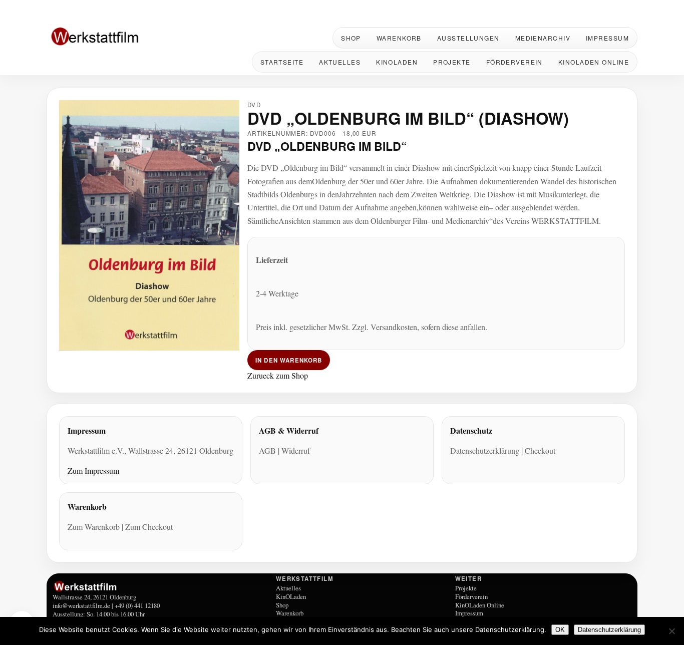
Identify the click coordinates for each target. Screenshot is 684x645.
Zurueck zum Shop (277, 375)
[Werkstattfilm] (163, 586)
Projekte (452, 62)
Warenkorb (399, 38)
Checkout (540, 450)
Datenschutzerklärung (484, 450)
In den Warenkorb (288, 360)
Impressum (607, 38)
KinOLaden (397, 62)
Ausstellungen (468, 38)
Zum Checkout (149, 526)
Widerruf (295, 450)
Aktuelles (340, 62)
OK (560, 629)
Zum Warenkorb (94, 526)
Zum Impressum (93, 470)
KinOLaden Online (593, 62)
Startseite (281, 62)
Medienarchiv (542, 38)
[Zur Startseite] (112, 38)
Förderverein (514, 62)
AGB (267, 450)
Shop (351, 38)
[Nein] (671, 631)
